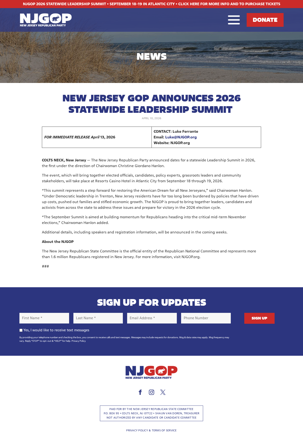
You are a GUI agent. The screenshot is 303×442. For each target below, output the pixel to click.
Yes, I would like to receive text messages (56, 330)
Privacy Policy (78, 340)
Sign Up (259, 318)
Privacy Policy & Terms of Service (151, 430)
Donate (265, 19)
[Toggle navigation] (234, 20)
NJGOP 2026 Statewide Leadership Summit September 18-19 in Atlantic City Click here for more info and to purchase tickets (151, 4)
